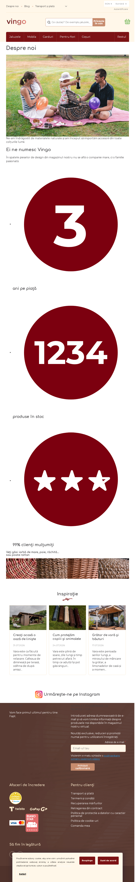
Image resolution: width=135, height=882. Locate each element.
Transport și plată (44, 6)
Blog (27, 6)
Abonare (84, 768)
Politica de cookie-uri (84, 820)
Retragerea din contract (86, 808)
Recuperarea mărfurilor (86, 803)
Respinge (87, 860)
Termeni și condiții (82, 798)
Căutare (99, 22)
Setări (22, 874)
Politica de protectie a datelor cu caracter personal (98, 814)
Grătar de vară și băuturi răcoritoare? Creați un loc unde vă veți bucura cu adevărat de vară (106, 637)
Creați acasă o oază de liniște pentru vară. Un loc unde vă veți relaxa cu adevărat (27, 637)
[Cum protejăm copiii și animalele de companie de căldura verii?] (67, 617)
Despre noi (12, 6)
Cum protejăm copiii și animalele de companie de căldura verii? (67, 637)
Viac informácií (64, 865)
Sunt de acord (108, 860)
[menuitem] (15, 37)
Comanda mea (80, 825)
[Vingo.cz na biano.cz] (32, 823)
